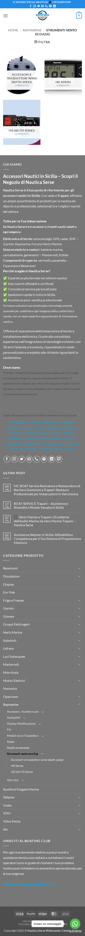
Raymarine (32, 30)
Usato (7, 805)
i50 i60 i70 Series (22, 771)
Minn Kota (10, 672)
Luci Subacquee (14, 656)
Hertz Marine (12, 632)
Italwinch (9, 640)
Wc (5, 829)
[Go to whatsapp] (75, 924)
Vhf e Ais (13, 780)
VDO (7, 813)
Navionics (10, 688)
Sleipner (9, 797)
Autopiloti (13, 717)
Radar (11, 741)
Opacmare (10, 696)
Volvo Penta (11, 821)
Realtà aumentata (18, 747)
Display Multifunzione (21, 723)
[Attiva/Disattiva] (79, 568)
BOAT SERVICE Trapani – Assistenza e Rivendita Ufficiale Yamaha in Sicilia (41, 505)
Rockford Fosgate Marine (21, 789)
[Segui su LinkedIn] (54, 6)
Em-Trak (9, 592)
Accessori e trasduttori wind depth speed (37, 759)
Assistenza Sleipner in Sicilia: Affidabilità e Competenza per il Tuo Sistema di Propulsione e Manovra (47, 538)
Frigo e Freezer (13, 600)
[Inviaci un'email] (42, 6)
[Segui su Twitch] (58, 459)
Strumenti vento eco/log (22, 753)
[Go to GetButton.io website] (75, 931)
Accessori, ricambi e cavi (23, 711)
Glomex (8, 616)
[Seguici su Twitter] (38, 6)
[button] (5, 16)
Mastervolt (11, 664)
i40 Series (17, 765)
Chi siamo (29, 921)
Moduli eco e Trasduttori (23, 735)
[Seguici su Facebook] (30, 6)
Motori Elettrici (14, 680)
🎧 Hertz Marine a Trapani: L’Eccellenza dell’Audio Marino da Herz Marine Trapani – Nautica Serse (45, 521)
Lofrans (8, 648)
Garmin (34, 422)
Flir (9, 729)
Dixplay (8, 584)
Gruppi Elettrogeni (16, 624)
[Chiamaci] (46, 6)
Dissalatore (11, 576)
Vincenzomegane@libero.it (29, 884)
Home (13, 30)
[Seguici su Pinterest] (50, 6)
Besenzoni (10, 568)
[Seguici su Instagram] (34, 6)
